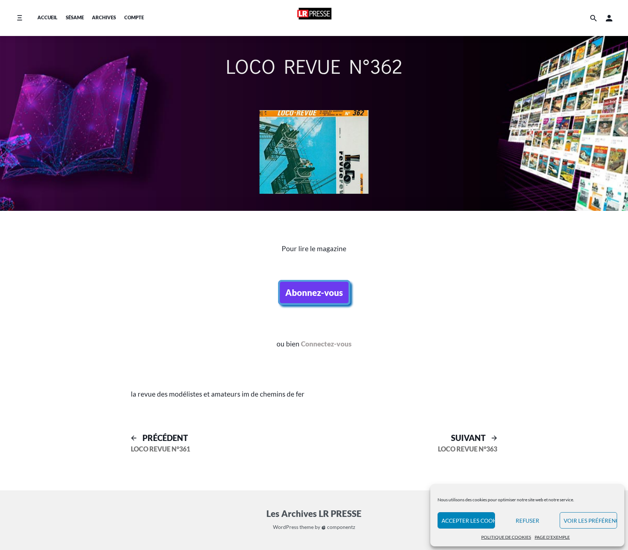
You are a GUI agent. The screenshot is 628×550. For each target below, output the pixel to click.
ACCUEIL (47, 17)
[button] (609, 18)
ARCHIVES (104, 17)
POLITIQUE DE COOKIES (506, 537)
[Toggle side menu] (19, 18)
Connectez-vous (326, 344)
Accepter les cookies (468, 520)
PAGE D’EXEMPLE (552, 537)
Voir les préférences (590, 520)
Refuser (527, 520)
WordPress (285, 527)
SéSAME (75, 17)
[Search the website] (593, 18)
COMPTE (134, 17)
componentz (340, 527)
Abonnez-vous (314, 292)
